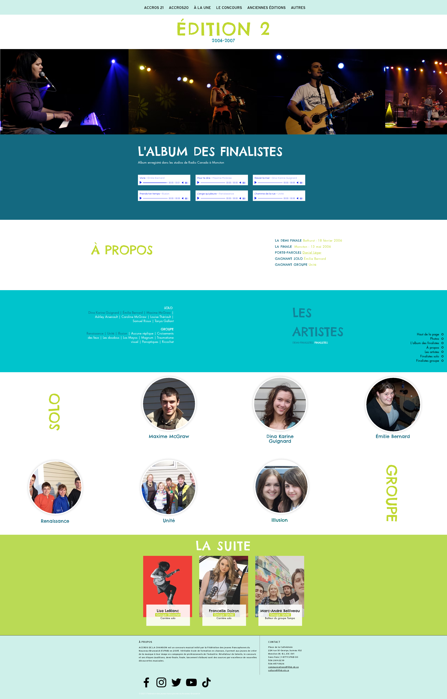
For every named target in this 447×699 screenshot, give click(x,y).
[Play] (141, 182)
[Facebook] (146, 682)
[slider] (187, 183)
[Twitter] (176, 682)
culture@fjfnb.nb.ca (278, 670)
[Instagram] (161, 682)
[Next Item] (441, 91)
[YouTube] (191, 682)
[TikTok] (206, 682)
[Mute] (183, 182)
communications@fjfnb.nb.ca (283, 667)
